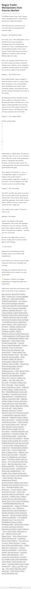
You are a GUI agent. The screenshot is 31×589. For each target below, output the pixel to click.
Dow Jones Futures (6, 13)
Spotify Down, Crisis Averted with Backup (15, 501)
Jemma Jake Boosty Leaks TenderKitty (14, 403)
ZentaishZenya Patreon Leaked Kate (14, 322)
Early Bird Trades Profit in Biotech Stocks (15, 315)
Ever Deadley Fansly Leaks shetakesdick (14, 559)
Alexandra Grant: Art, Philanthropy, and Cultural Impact (14, 457)
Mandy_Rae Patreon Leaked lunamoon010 (15, 334)
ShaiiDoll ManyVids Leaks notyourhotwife (15, 443)
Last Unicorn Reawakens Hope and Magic (15, 320)
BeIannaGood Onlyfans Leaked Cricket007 (15, 529)
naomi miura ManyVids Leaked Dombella (15, 306)
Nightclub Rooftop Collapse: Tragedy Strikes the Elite (15, 389)
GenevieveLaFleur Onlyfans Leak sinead (14, 483)
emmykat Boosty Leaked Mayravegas (14, 499)
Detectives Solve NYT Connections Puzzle (15, 413)
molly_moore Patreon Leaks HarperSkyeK (15, 476)
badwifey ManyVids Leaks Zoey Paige (15, 317)
